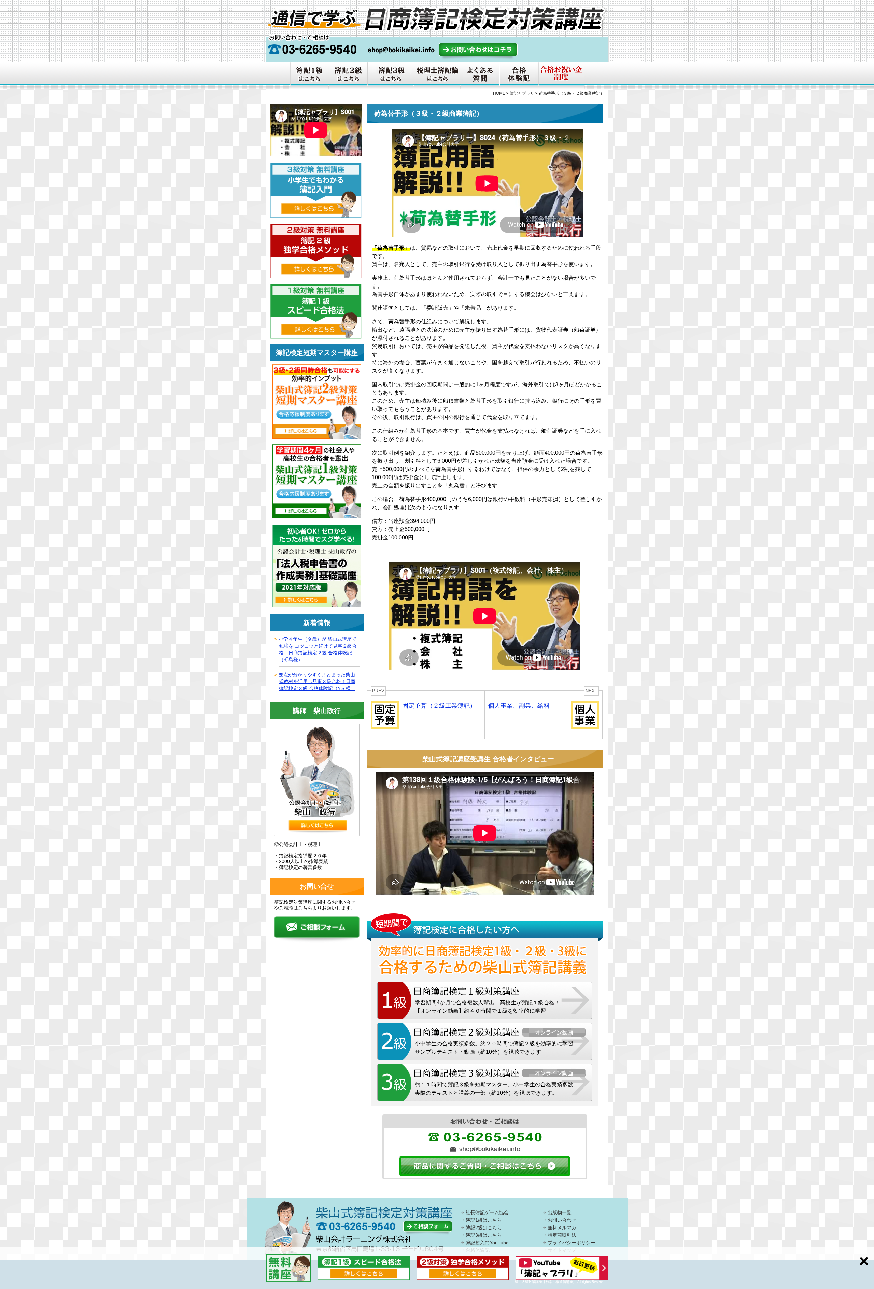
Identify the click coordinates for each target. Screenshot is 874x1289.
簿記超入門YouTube (487, 1242)
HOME (499, 93)
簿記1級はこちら (484, 1220)
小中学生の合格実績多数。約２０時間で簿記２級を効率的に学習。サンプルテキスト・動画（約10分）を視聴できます (497, 1048)
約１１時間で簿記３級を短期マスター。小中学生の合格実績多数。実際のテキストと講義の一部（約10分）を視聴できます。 (497, 1089)
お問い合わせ (562, 1220)
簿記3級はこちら (484, 1235)
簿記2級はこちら (484, 1227)
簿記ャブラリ (522, 93)
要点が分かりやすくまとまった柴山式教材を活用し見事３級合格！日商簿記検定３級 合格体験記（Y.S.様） (317, 681)
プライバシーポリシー (571, 1242)
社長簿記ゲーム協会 (487, 1212)
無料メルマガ (562, 1227)
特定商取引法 (562, 1235)
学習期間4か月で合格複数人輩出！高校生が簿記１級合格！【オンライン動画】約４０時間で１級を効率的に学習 (487, 1007)
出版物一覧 (560, 1212)
